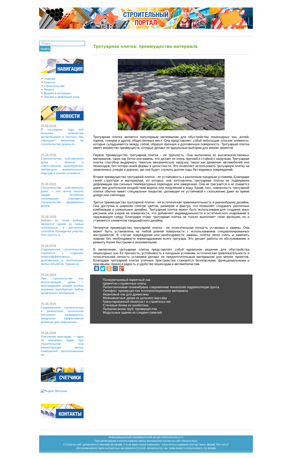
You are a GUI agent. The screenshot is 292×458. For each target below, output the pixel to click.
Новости (49, 82)
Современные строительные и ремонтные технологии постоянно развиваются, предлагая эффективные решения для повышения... (62, 315)
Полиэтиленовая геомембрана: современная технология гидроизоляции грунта (161, 287)
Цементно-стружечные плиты (124, 283)
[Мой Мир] (115, 268)
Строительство (54, 86)
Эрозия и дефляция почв (61, 96)
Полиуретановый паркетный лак (126, 280)
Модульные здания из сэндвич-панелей (132, 312)
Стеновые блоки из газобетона (125, 305)
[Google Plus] (121, 268)
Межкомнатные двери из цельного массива (135, 298)
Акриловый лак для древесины (126, 294)
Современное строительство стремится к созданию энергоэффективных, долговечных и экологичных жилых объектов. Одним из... (62, 257)
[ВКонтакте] (96, 268)
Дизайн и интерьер (56, 93)
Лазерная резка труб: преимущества (130, 309)
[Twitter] (102, 268)
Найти (45, 49)
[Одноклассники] (109, 268)
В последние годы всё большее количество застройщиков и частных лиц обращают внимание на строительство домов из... (62, 137)
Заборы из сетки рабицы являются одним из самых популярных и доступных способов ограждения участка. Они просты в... (62, 227)
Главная (49, 78)
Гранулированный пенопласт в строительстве (137, 301)
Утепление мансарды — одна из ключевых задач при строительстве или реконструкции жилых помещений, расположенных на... (62, 345)
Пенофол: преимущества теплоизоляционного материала (145, 290)
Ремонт (48, 89)
